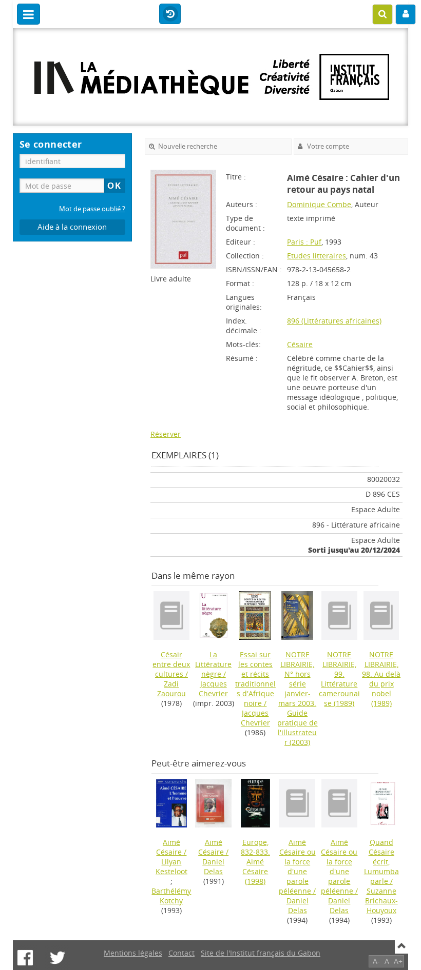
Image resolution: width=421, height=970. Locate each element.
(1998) (255, 861)
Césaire (300, 344)
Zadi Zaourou (171, 688)
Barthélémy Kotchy (171, 895)
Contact (181, 953)
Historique (170, 14)
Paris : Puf (304, 242)
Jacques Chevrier (213, 688)
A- (376, 961)
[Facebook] (25, 957)
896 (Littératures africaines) (334, 321)
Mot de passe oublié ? (92, 209)
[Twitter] (57, 957)
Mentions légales (133, 953)
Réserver (165, 434)
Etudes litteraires (316, 255)
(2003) (297, 698)
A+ (398, 961)
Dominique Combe (319, 204)
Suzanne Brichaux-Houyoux (381, 900)
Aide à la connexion (72, 226)
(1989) (339, 679)
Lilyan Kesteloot (171, 866)
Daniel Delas (213, 866)
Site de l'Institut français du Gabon (260, 953)
